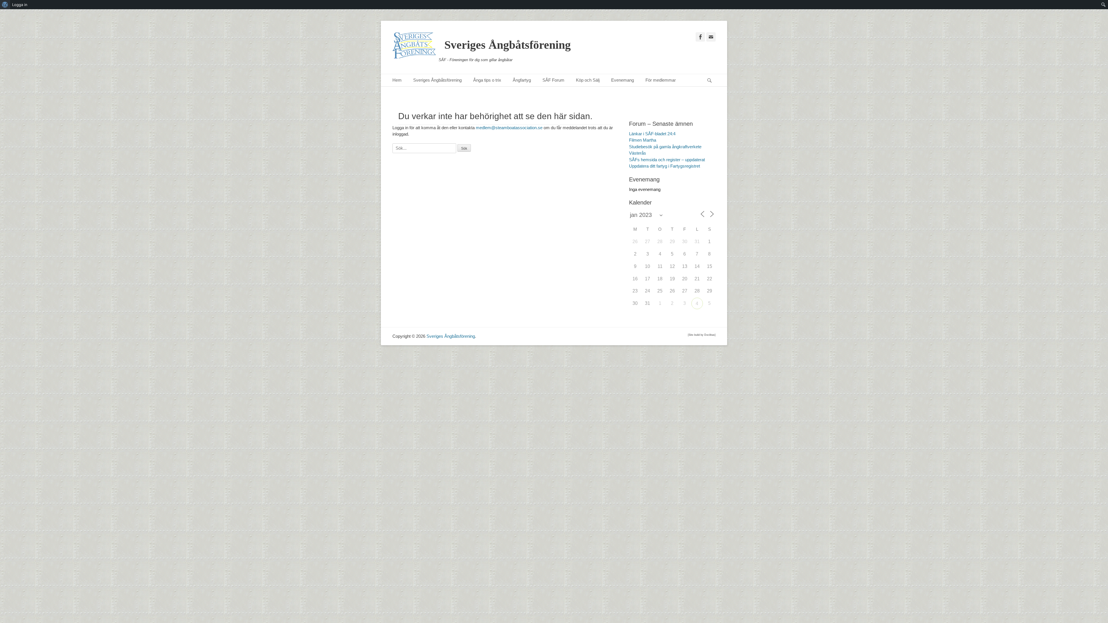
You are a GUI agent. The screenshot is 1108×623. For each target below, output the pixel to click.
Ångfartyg (522, 80)
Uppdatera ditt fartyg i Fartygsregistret (664, 166)
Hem (397, 80)
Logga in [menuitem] (19, 4)
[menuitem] (5, 4)
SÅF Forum (553, 80)
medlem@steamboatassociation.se (509, 127)
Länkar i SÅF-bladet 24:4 (652, 133)
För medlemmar (660, 80)
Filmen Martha (642, 140)
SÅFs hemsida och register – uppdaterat (667, 159)
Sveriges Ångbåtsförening (507, 44)
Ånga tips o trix (487, 80)
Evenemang (622, 80)
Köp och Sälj (588, 80)
